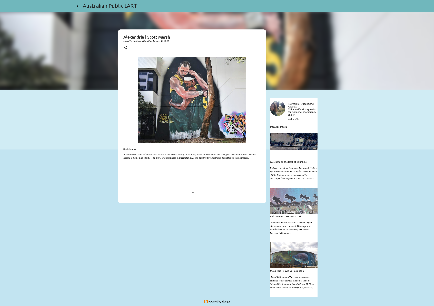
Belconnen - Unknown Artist (285, 216)
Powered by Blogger (219, 301)
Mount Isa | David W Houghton (287, 271)
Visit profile (293, 119)
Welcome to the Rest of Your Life (288, 162)
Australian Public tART (110, 6)
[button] (125, 48)
